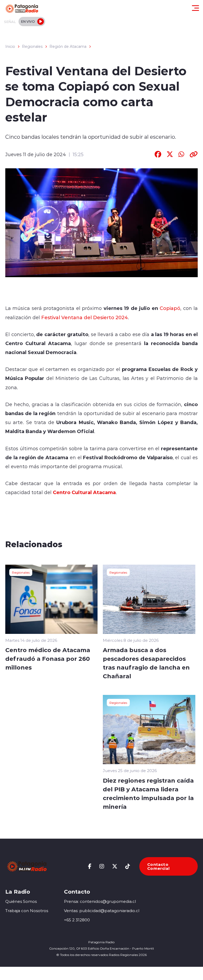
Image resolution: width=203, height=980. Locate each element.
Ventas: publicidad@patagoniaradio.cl (101, 911)
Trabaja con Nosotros (26, 911)
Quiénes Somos (21, 901)
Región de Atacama (67, 46)
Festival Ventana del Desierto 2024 (84, 317)
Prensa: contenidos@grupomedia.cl (100, 901)
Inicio (10, 46)
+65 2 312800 (77, 920)
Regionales (32, 46)
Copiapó (170, 308)
